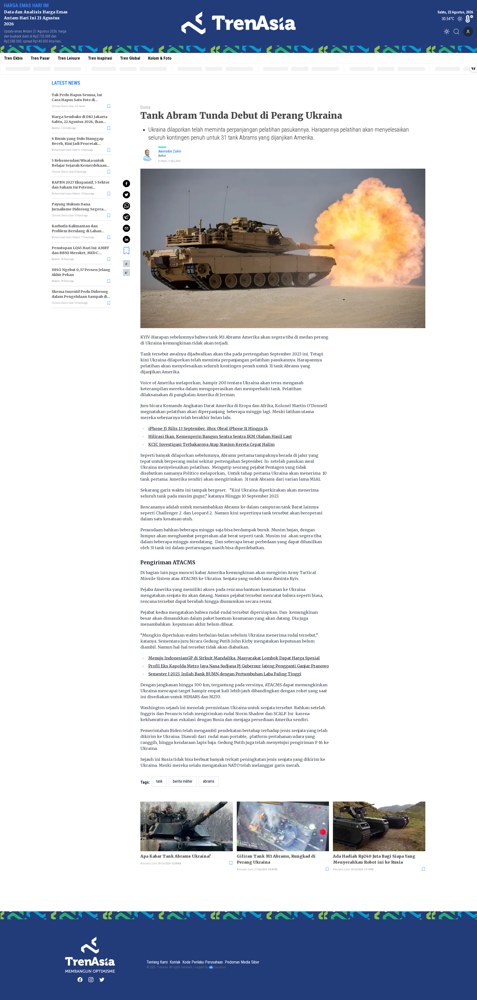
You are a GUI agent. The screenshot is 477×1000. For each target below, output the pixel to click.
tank (159, 781)
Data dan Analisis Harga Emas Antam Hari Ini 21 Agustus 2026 (36, 17)
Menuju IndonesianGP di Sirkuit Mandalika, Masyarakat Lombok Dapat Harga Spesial (234, 657)
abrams (208, 781)
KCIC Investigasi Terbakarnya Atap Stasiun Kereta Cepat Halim (211, 444)
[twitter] (126, 194)
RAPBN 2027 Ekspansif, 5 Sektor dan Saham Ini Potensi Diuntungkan (81, 187)
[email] (126, 228)
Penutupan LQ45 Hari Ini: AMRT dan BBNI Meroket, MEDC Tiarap (80, 253)
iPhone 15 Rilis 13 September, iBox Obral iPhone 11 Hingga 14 (208, 428)
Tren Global (130, 58)
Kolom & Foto (159, 58)
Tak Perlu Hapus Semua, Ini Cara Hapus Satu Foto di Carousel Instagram (77, 100)
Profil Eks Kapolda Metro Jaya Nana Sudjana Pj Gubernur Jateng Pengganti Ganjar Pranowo (238, 665)
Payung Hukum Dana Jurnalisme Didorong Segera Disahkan (77, 209)
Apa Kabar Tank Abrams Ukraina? (175, 856)
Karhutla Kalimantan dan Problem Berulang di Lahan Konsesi (76, 231)
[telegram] (126, 217)
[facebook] (126, 183)
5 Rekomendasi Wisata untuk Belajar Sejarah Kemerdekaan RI (79, 165)
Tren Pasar (40, 58)
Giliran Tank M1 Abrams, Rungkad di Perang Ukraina (276, 859)
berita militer (183, 781)
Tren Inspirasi (100, 58)
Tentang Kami (157, 962)
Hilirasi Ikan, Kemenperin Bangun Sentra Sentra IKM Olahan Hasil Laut (220, 436)
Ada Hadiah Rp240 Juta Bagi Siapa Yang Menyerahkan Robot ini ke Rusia (374, 859)
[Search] (458, 31)
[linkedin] (126, 239)
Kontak (175, 962)
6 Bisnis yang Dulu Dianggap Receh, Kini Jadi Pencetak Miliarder (78, 143)
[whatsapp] (126, 206)
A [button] (126, 264)
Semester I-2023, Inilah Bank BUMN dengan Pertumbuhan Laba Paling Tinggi (224, 673)
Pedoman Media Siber (242, 962)
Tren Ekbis (13, 58)
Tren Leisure (69, 58)
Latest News (66, 83)
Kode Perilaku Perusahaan (202, 962)
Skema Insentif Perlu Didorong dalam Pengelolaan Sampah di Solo (80, 296)
